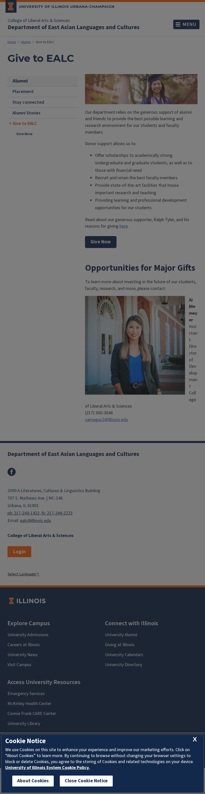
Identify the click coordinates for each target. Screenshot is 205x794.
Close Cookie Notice (86, 781)
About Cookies (33, 781)
